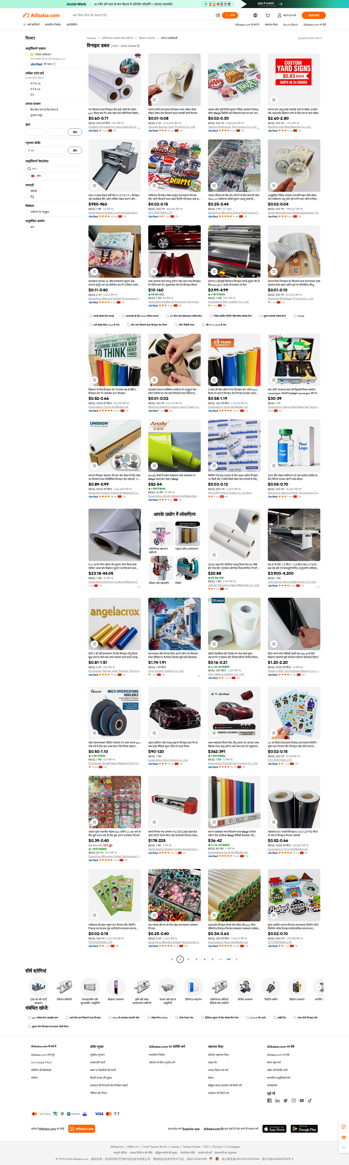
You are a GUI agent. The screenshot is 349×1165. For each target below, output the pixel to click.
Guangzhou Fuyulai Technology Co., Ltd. (233, 763)
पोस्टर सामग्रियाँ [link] (169, 38)
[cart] (268, 16)
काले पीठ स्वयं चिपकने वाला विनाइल (85, 1017)
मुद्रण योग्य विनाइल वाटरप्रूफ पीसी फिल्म (50, 1026)
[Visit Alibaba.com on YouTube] (301, 1100)
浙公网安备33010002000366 (240, 1159)
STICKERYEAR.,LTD (160, 212)
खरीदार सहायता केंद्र (218, 1054)
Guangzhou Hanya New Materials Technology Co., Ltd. (294, 406)
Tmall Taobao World (155, 1146)
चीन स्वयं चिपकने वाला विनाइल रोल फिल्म (149, 324)
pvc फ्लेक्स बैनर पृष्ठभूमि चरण (45, 1017)
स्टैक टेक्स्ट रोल (186, 1017)
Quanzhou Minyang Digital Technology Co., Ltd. (234, 212)
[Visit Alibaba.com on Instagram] (293, 1100)
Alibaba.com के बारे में (43, 1046)
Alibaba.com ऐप (214, 1128)
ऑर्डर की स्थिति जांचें (277, 1070)
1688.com (133, 1146)
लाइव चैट (212, 1062)
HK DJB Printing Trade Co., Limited (229, 492)
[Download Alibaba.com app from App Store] (274, 1129)
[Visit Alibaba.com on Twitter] (285, 1100)
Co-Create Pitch (41, 1062)
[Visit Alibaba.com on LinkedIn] (277, 1100)
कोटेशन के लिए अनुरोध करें (162, 1062)
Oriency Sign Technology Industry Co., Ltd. (294, 670)
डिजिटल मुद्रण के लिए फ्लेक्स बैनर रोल (221, 1017)
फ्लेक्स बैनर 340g (159, 1017)
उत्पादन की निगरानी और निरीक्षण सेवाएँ (108, 1085)
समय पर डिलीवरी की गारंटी (103, 1070)
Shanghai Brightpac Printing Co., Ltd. (290, 298)
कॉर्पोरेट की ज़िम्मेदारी (41, 1070)
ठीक (75, 132)
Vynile (300, 316)
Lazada (174, 1146)
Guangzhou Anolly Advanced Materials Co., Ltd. (174, 496)
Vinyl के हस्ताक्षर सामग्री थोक (125, 1017)
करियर (34, 1077)
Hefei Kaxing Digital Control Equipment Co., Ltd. (114, 212)
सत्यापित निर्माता (157, 1054)
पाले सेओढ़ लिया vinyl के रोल (106, 324)
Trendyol (217, 1146)
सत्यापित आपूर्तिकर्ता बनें (278, 1077)
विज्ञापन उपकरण (147, 38)
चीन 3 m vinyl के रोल (216, 324)
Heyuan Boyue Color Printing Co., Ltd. (171, 126)
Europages (233, 1146)
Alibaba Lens (47, 1128)
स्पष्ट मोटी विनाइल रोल (307, 1017)
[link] (343, 1126)
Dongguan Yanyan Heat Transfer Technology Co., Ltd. (114, 670)
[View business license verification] (211, 1159)
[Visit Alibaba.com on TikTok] (309, 1100)
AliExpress (116, 1146)
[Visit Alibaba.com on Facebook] (269, 1100)
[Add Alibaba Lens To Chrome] (81, 1129)
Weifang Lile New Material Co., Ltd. (289, 126)
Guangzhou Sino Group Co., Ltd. (168, 760)
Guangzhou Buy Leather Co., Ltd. (228, 301)
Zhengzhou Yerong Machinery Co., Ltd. (292, 581)
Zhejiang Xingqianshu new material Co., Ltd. (114, 126)
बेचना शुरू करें (274, 1062)
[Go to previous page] (172, 959)
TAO (206, 1146)
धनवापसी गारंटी (97, 1062)
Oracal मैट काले (258, 1017)
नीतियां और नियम (98, 1093)
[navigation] (53, 499)
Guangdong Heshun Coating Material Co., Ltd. (114, 581)
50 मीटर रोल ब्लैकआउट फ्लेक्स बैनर (186, 316)
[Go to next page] (236, 959)
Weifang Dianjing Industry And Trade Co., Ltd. (174, 406)
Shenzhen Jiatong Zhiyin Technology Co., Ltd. (294, 492)
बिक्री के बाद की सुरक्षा (101, 1077)
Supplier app (191, 1128)
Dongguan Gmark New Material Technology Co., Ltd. (114, 763)
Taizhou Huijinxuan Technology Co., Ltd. (232, 126)
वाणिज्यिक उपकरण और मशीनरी (117, 38)
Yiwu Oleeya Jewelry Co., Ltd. (226, 674)
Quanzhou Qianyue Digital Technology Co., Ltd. (114, 298)
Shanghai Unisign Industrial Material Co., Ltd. (114, 492)
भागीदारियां (272, 1085)
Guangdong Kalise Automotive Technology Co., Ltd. (174, 301)
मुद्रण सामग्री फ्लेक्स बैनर (275, 316)
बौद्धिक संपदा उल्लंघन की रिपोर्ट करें (225, 1085)
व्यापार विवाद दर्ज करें (218, 1070)
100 (229, 959)
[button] (217, 15)
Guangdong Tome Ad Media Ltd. (108, 406)
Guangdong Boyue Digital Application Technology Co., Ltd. (294, 212)
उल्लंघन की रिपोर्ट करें (218, 1093)
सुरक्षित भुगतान (97, 1054)
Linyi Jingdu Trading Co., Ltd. (166, 670)
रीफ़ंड (211, 1077)
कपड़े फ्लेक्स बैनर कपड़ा (104, 316)
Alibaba (91, 38)
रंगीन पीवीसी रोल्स (186, 324)
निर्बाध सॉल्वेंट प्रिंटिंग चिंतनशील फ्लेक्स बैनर (233, 316)
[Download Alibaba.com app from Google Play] (304, 1129)
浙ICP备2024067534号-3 (277, 1159)
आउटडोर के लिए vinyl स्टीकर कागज (142, 316)
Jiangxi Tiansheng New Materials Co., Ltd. (234, 585)
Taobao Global (191, 1146)
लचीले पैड (281, 1017)
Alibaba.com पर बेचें (278, 1054)
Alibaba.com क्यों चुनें (43, 1054)
